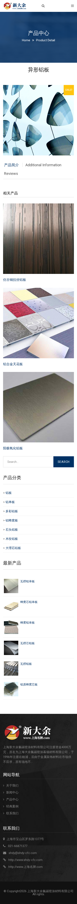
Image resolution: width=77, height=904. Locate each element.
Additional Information (43, 165)
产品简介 (11, 165)
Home (26, 40)
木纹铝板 (12, 539)
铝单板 (10, 502)
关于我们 (12, 785)
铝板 (9, 493)
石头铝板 (12, 529)
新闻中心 (12, 792)
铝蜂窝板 (12, 520)
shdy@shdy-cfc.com (23, 853)
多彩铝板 (12, 511)
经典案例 (12, 806)
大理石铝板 (13, 548)
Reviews (11, 173)
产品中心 (12, 799)
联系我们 (12, 813)
